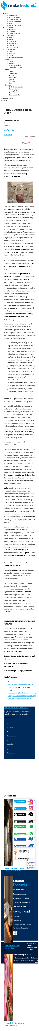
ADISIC (28, 955)
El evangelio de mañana (21, 898)
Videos (11, 71)
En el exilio (12, 93)
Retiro (11, 23)
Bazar (11, 83)
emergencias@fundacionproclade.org (22, 696)
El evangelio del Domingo (21, 902)
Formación (12, 81)
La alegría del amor (15, 91)
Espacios (8, 85)
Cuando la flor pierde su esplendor (14, 1024)
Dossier (11, 63)
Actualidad (12, 29)
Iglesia (7, 13)
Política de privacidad (22, 958)
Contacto (16, 916)
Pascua (11, 45)
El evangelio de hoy (19, 894)
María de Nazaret (15, 21)
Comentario (11, 736)
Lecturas (10, 727)
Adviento (12, 37)
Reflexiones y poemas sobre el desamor (15, 869)
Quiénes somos (18, 890)
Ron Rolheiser (9, 130)
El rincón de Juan (14, 89)
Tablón (11, 61)
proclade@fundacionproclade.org (20, 699)
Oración (11, 75)
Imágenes (12, 77)
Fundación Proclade (15, 67)
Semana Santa (13, 43)
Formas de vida (10, 49)
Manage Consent (27, 960)
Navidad (11, 39)
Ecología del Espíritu (16, 87)
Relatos (11, 79)
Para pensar (13, 73)
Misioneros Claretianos (22, 924)
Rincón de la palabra (15, 17)
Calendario (11, 753)
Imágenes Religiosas (16, 25)
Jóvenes (7, 69)
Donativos (17, 920)
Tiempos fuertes (10, 35)
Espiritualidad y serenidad (12, 947)
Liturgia (10, 744)
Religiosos (12, 53)
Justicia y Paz (9, 59)
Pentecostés (13, 47)
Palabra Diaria (13, 15)
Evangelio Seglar (14, 95)
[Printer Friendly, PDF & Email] (29, 136)
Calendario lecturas (19, 906)
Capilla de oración (15, 19)
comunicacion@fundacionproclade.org (22, 693)
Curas (11, 55)
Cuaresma (12, 41)
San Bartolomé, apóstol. (16, 708)
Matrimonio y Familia (16, 57)
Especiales (12, 31)
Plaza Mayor (9, 27)
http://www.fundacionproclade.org (20, 684)
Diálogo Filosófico (15, 33)
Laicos (11, 51)
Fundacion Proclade (20, 928)
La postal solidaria (15, 65)
